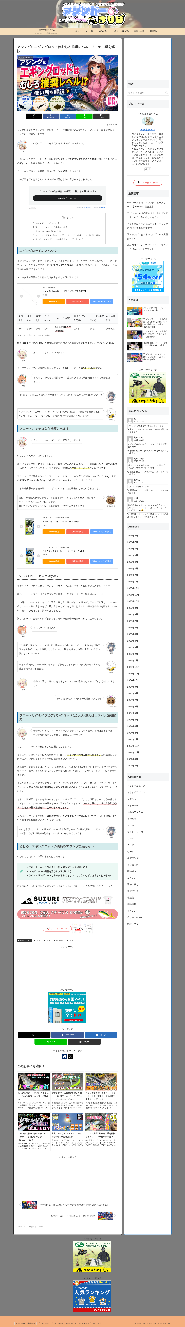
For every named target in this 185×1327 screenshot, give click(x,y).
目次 (64, 217)
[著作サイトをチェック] (64, 1056)
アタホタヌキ (87, 207)
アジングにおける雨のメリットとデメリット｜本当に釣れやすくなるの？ (147, 215)
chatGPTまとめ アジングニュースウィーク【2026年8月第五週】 (147, 204)
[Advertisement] (67, 966)
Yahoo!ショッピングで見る (101, 301)
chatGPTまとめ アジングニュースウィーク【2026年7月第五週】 (147, 247)
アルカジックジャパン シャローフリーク (61, 521)
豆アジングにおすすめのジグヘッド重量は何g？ (147, 236)
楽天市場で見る (77, 301)
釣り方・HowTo (25, 940)
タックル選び (60, 940)
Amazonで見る (54, 301)
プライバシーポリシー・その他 (63, 1323)
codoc (103, 207)
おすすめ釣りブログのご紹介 (89, 1323)
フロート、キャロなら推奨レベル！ (51, 227)
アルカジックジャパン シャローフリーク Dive (63, 551)
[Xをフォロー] (70, 1056)
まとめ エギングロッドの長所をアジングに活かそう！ (60, 239)
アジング (38, 940)
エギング (48, 940)
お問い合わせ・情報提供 (25, 1323)
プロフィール (43, 1323)
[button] (101, 116)
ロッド (71, 940)
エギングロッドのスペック (47, 223)
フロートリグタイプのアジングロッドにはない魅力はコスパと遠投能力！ (68, 235)
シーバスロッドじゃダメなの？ (52, 231)
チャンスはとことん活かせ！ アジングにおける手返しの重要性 (147, 226)
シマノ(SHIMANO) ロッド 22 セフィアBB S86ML (65, 291)
